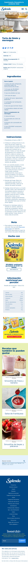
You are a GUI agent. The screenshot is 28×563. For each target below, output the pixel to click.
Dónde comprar (13, 487)
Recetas (13, 491)
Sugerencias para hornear (13, 495)
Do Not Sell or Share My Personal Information (14, 560)
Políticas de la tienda (13, 503)
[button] (3, 48)
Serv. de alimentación (13, 509)
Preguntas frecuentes (13, 499)
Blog (13, 516)
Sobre (13, 512)
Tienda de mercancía (13, 501)
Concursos (13, 520)
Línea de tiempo (13, 514)
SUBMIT (22, 541)
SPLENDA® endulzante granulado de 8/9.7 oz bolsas (14, 266)
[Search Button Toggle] (26, 9)
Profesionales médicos (13, 507)
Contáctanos (13, 505)
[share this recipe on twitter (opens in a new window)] (5, 48)
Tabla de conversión (13, 493)
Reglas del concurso (13, 522)
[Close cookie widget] (26, 548)
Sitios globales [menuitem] (13, 524)
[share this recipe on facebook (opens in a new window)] (8, 48)
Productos (13, 485)
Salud (13, 497)
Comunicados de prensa (13, 518)
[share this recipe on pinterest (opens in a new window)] (10, 48)
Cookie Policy (15, 558)
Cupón (13, 489)
